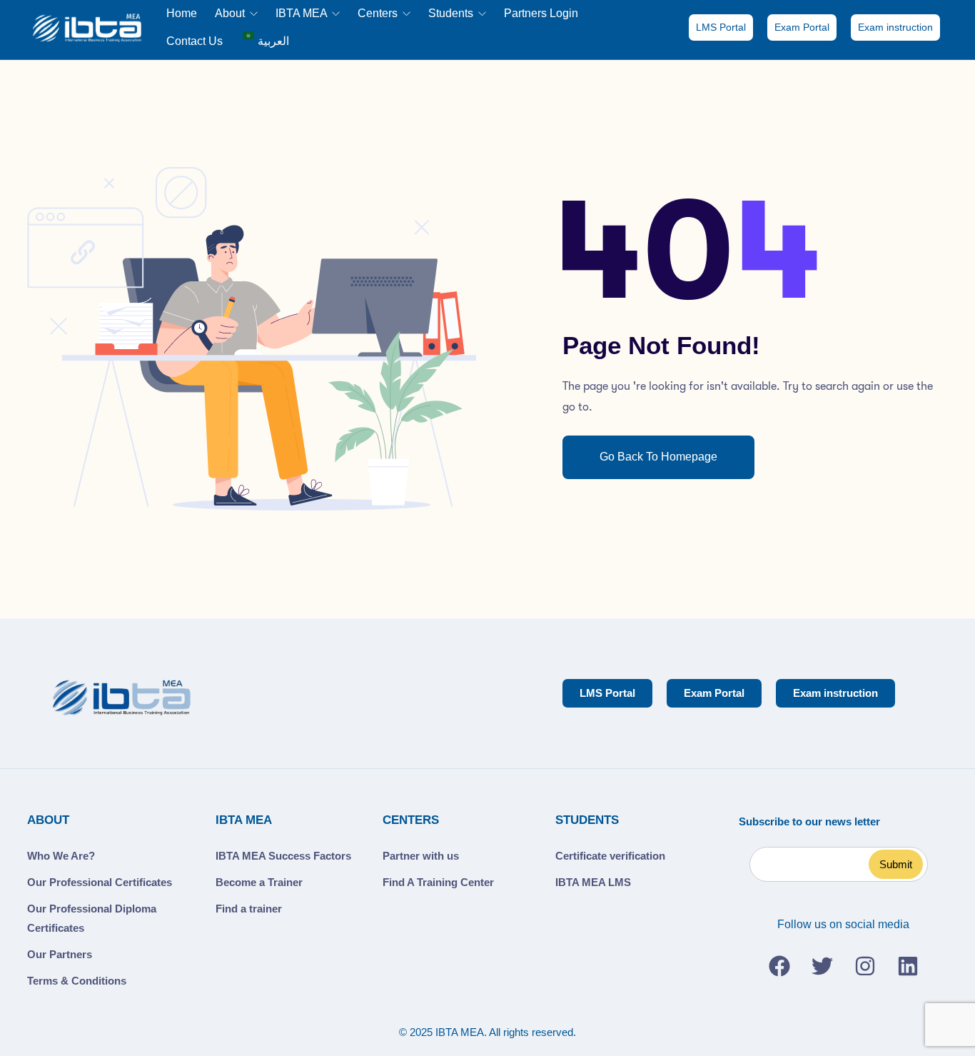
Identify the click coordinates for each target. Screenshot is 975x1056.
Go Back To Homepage (658, 457)
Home (181, 13)
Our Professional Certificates (99, 882)
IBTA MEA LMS (593, 882)
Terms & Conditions (76, 981)
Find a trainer (249, 908)
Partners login (541, 13)
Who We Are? (61, 856)
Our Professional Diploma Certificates (91, 918)
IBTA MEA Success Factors (283, 856)
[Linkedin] (907, 966)
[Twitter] (822, 966)
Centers (379, 13)
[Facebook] (779, 966)
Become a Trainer (259, 882)
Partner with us (421, 856)
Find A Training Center (438, 882)
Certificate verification (610, 856)
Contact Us (194, 41)
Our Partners (59, 954)
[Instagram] (865, 966)
